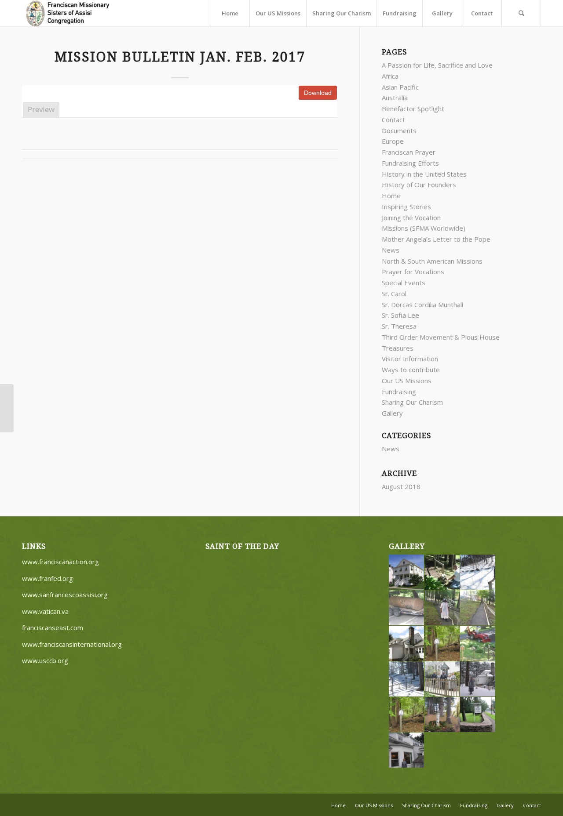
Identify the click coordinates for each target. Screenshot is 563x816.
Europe (393, 141)
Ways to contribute (411, 369)
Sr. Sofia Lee (400, 315)
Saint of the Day (242, 547)
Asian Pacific (400, 87)
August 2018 (401, 486)
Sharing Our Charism (412, 402)
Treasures (397, 348)
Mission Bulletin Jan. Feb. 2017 (180, 57)
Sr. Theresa (399, 326)
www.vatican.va (45, 611)
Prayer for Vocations (413, 271)
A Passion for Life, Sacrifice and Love (437, 65)
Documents (399, 130)
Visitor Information (410, 358)
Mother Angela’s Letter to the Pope (436, 239)
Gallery (392, 413)
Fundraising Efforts (410, 163)
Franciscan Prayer (408, 152)
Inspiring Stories (406, 206)
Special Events (403, 282)
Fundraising (399, 391)
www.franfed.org (47, 578)
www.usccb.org (45, 660)
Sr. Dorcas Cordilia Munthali (422, 304)
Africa (390, 76)
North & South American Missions (432, 261)
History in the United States (424, 174)
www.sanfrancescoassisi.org (65, 594)
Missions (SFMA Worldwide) (423, 228)
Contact (393, 119)
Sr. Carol (394, 293)
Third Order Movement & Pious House (441, 337)
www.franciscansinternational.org (72, 644)
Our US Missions (406, 380)
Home (391, 195)
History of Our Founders (419, 184)
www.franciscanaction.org (60, 561)
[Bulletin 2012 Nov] (7, 408)
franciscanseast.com (52, 627)
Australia (395, 97)
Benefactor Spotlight (413, 108)
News (390, 250)
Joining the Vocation (411, 217)
